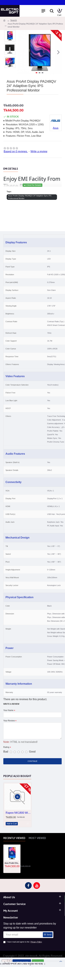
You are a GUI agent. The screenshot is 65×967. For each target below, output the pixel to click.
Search (13, 20)
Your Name (8, 710)
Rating (6, 747)
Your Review (9, 721)
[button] (20, 52)
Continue (32, 761)
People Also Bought (17, 776)
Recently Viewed (14, 838)
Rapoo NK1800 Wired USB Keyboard (18, 812)
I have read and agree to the (24, 942)
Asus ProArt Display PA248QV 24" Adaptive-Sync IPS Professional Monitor (29, 197)
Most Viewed (37, 838)
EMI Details (10, 168)
